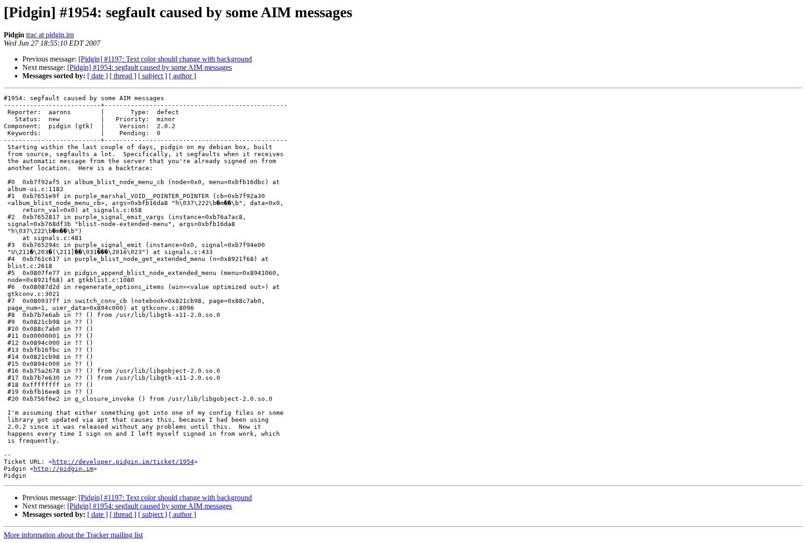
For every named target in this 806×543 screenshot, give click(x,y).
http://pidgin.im (63, 468)
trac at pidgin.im (50, 35)
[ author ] (182, 76)
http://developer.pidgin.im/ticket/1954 (123, 461)
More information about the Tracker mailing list (73, 535)
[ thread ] (123, 76)
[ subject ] (152, 76)
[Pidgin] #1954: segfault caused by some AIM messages (149, 67)
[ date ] (97, 76)
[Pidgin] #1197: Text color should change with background (165, 59)
